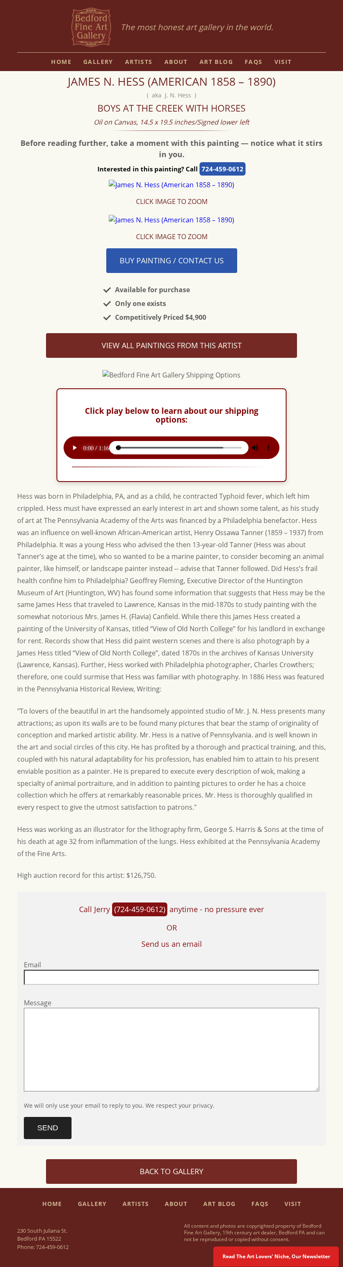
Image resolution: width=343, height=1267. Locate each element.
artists (139, 62)
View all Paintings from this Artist (172, 345)
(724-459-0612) (139, 909)
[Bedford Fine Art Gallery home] (91, 28)
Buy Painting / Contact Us (172, 260)
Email (32, 964)
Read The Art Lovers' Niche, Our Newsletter (276, 1256)
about (176, 62)
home (61, 62)
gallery (98, 62)
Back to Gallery (171, 1171)
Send (47, 1128)
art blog (216, 62)
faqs (254, 62)
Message (37, 1002)
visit (283, 62)
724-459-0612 (222, 169)
